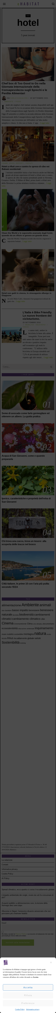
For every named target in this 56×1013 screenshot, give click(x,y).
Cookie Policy (20, 1009)
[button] (51, 962)
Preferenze (28, 1003)
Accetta (28, 987)
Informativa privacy (32, 1009)
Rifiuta (28, 995)
